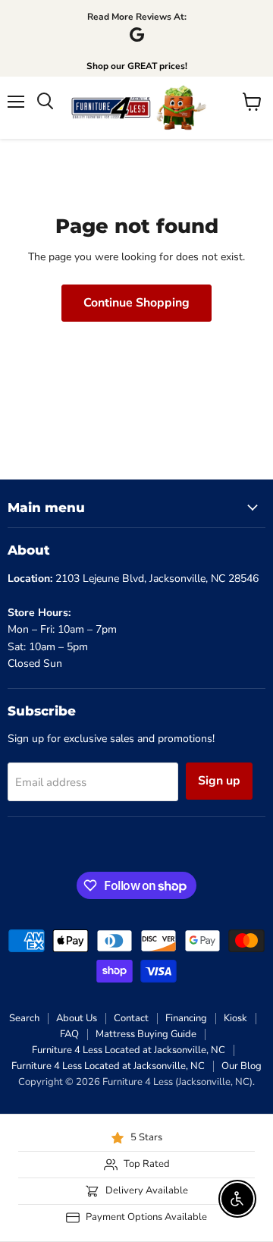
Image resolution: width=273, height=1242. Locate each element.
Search (24, 1018)
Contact (131, 1018)
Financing (186, 1018)
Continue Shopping (136, 302)
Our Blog (241, 1066)
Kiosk (235, 1018)
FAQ (69, 1034)
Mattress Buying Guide (146, 1034)
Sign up (219, 780)
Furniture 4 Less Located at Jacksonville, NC (128, 1050)
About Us (76, 1018)
